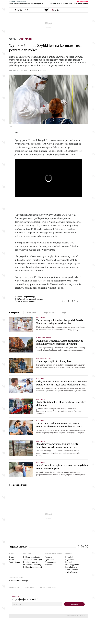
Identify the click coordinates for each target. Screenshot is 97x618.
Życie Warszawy (71, 572)
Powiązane (14, 312)
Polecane (31, 312)
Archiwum (49, 565)
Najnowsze (49, 312)
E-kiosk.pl (69, 557)
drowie (55, 10)
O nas (11, 557)
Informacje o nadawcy (32, 565)
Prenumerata (50, 562)
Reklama (48, 557)
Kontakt (12, 560)
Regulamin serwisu (31, 562)
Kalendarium (29, 587)
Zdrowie (17, 39)
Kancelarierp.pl (71, 567)
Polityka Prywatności (31, 557)
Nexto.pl (68, 562)
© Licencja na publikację (25, 297)
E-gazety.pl (69, 560)
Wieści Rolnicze (71, 570)
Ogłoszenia (49, 560)
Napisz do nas (14, 562)
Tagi (64, 312)
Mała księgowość (72, 565)
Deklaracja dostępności (32, 567)
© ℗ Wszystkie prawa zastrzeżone (29, 299)
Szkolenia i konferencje (18, 581)
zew (16, 133)
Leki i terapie (26, 39)
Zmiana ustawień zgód (32, 560)
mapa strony (14, 587)
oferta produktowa (48, 587)
